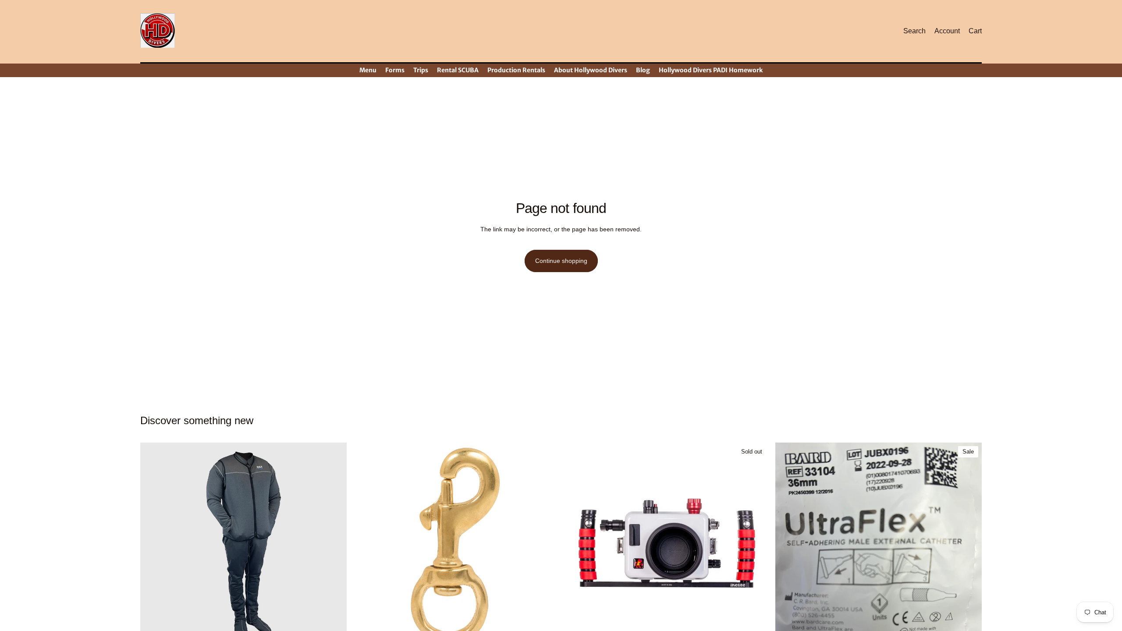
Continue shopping (561, 260)
